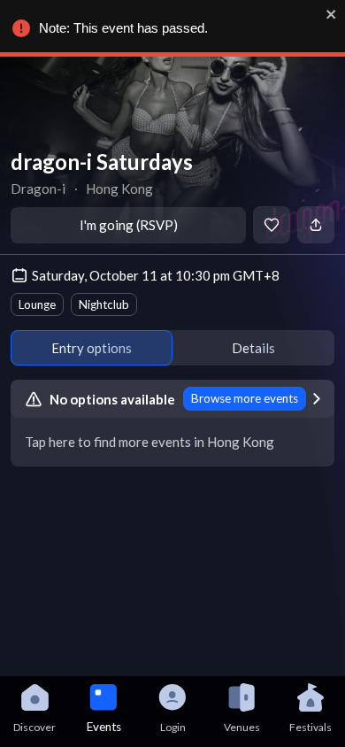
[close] (332, 14)
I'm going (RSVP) (129, 225)
